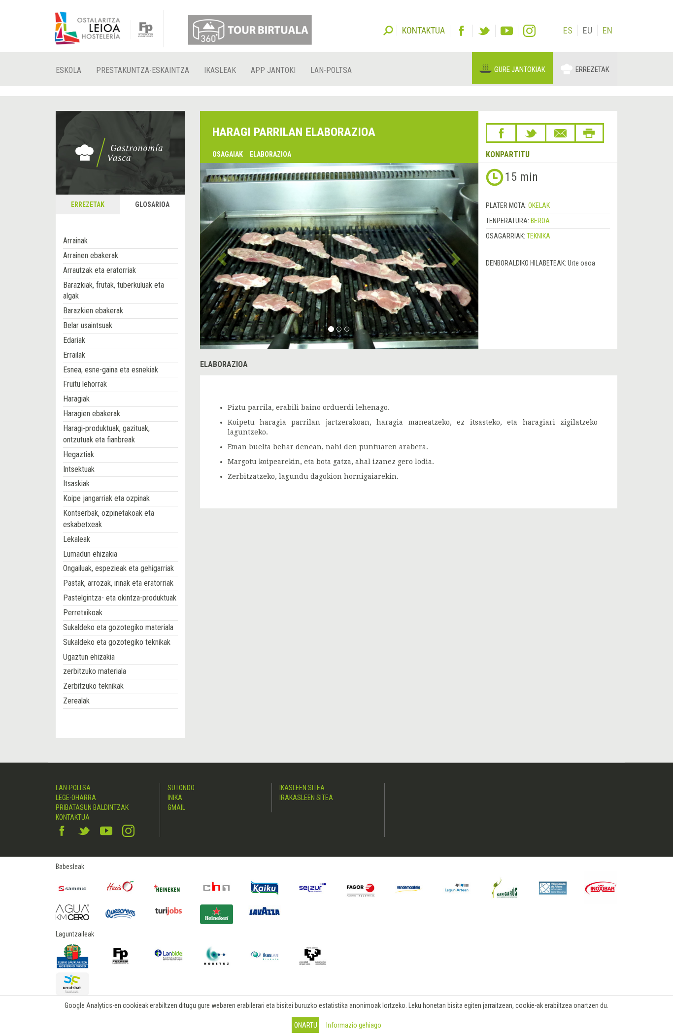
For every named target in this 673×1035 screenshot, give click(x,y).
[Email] (560, 133)
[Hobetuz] (217, 955)
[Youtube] (507, 31)
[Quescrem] (120, 913)
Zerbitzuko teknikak (93, 686)
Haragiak (76, 398)
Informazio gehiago (353, 1025)
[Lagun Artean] (456, 888)
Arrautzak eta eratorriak (99, 270)
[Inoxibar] (601, 888)
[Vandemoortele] (409, 888)
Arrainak (75, 240)
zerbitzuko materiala (94, 671)
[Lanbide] (168, 955)
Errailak (74, 355)
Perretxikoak (82, 612)
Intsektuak (79, 469)
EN (607, 30)
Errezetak (592, 69)
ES (567, 30)
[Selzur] (313, 888)
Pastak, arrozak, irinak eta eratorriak (118, 583)
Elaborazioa (270, 154)
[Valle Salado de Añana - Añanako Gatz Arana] (553, 888)
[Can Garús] (505, 888)
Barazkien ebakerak (93, 310)
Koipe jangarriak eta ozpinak (106, 498)
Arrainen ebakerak (90, 255)
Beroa (540, 221)
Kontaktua (73, 817)
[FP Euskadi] (120, 955)
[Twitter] (484, 31)
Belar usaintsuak (87, 325)
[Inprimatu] (589, 133)
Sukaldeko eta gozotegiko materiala (118, 627)
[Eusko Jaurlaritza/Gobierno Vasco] (72, 955)
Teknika (538, 236)
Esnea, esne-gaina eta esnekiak (110, 369)
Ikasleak (220, 70)
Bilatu (388, 29)
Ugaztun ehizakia (89, 657)
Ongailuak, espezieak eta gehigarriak (118, 568)
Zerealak (76, 700)
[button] (221, 256)
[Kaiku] (264, 888)
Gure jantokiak (519, 69)
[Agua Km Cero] (72, 912)
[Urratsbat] (72, 984)
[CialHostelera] (217, 888)
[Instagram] (529, 31)
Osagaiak (227, 154)
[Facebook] (461, 31)
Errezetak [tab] (87, 204)
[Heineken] (168, 888)
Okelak (539, 205)
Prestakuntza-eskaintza (142, 70)
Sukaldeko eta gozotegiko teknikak (116, 642)
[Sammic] (72, 888)
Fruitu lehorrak (85, 384)
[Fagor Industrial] (360, 888)
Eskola (68, 70)
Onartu (305, 1025)
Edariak (74, 340)
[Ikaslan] (264, 955)
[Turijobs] (168, 910)
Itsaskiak (76, 483)
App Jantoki (273, 70)
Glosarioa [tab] (152, 204)
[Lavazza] (264, 909)
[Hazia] (120, 888)
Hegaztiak (78, 454)
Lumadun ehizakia (90, 554)
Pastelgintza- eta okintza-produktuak (119, 597)
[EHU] (313, 955)
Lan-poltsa (331, 70)
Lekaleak (76, 539)
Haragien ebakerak (91, 413)
